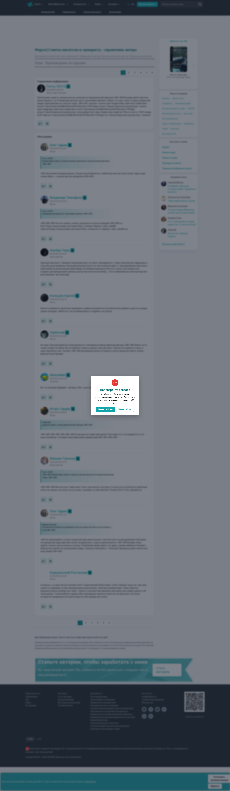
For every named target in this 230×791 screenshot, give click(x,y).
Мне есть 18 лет (105, 409)
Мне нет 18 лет (125, 409)
